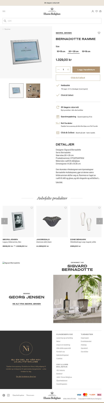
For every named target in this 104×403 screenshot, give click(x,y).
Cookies (59, 358)
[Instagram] (8, 395)
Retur (58, 341)
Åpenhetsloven (61, 381)
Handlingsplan (61, 384)
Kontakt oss (60, 352)
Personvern (30, 395)
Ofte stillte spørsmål (63, 348)
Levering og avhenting (64, 338)
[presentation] (4, 221)
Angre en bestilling (63, 345)
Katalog (83, 345)
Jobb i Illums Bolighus (64, 377)
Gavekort (84, 348)
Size (57, 46)
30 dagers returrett (51, 3)
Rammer (8, 29)
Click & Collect (78, 77)
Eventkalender (86, 341)
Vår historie (60, 370)
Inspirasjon (85, 338)
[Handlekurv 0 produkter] (100, 11)
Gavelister (84, 352)
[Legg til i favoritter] (32, 208)
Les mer (59, 182)
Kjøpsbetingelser (18, 395)
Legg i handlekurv (86, 69)
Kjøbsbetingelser (62, 355)
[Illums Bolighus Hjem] (52, 11)
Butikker (59, 374)
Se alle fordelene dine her (26, 376)
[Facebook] (4, 395)
